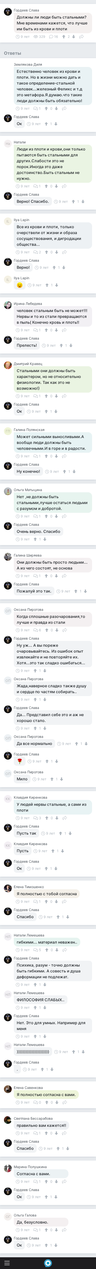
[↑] (64, 37)
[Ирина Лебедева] (9, 305)
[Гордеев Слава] (9, 12)
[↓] (73, 37)
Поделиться (81, 36)
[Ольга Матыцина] (9, 491)
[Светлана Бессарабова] (9, 1120)
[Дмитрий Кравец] (9, 365)
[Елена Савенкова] (9, 1089)
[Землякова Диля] (9, 66)
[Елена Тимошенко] (9, 888)
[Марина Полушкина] (9, 1168)
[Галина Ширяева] (9, 557)
